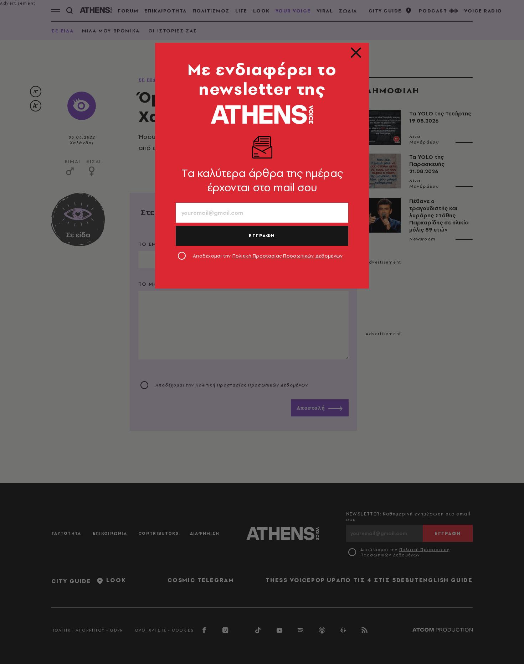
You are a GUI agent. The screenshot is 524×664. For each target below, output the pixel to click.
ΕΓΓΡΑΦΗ (262, 235)
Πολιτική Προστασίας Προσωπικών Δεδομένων (287, 256)
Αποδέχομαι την (268, 256)
